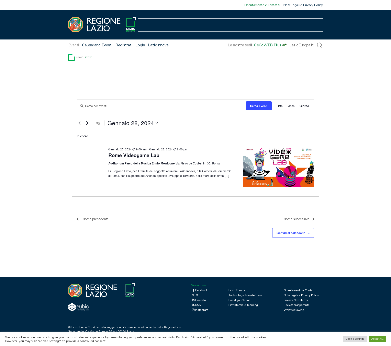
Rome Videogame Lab (133, 155)
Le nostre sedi (240, 45)
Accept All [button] (377, 339)
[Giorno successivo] (87, 122)
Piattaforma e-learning (243, 305)
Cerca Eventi (259, 106)
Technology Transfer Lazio (245, 295)
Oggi (98, 123)
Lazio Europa (236, 290)
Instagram (201, 310)
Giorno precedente (95, 219)
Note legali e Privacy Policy (303, 5)
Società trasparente (297, 305)
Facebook (201, 290)
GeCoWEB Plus (267, 45)
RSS (198, 305)
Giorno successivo (296, 219)
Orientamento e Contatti (262, 5)
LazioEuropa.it (301, 45)
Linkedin (200, 300)
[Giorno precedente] (79, 122)
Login (140, 45)
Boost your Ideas (239, 300)
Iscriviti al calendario (291, 233)
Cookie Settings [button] (355, 339)
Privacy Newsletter (296, 300)
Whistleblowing (294, 310)
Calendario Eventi (97, 45)
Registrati (123, 45)
